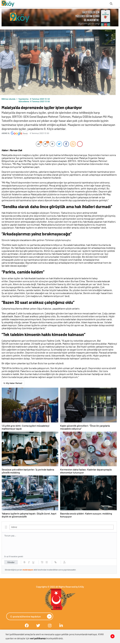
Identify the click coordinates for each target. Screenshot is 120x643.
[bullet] (46, 562)
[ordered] (42, 562)
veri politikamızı (38, 638)
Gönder (11, 562)
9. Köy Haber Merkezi (13, 383)
